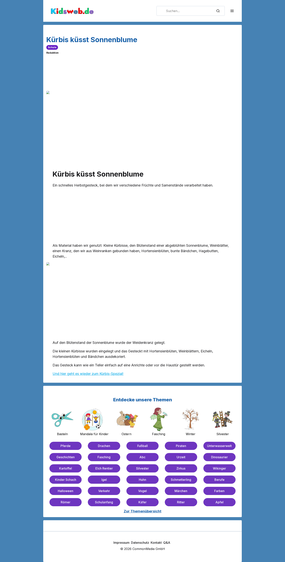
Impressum (121, 543)
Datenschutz (140, 543)
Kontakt (156, 543)
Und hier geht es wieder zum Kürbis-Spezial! (88, 374)
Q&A (166, 543)
